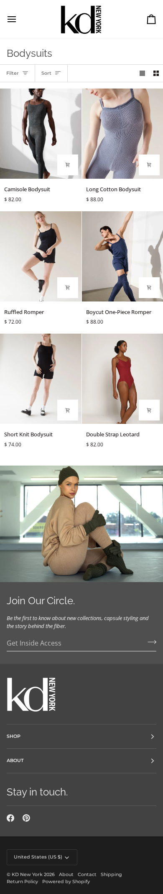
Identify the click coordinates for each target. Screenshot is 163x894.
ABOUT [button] (15, 760)
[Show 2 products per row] (156, 73)
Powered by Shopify (66, 881)
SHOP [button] (13, 736)
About (66, 874)
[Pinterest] (26, 818)
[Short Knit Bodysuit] (41, 379)
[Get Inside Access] (149, 642)
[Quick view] (67, 164)
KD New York (27, 874)
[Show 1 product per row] (142, 73)
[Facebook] (10, 818)
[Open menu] (19, 19)
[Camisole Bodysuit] (41, 134)
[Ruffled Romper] (41, 256)
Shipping (111, 874)
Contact (87, 874)
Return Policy (22, 881)
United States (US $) (38, 857)
